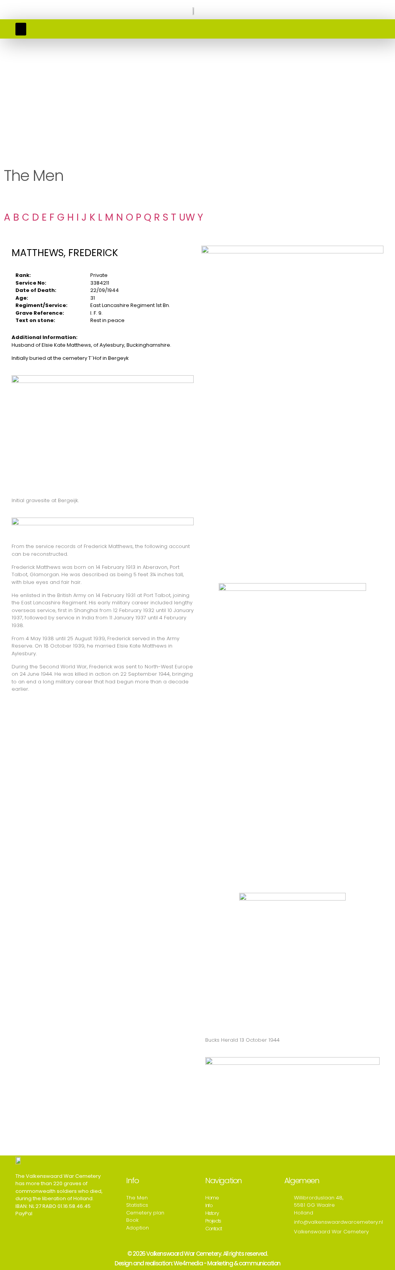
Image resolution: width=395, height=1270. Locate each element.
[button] (20, 29)
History (211, 1213)
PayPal (23, 1213)
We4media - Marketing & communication (227, 1263)
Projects (213, 1220)
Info (208, 1205)
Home (211, 1197)
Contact (213, 1228)
